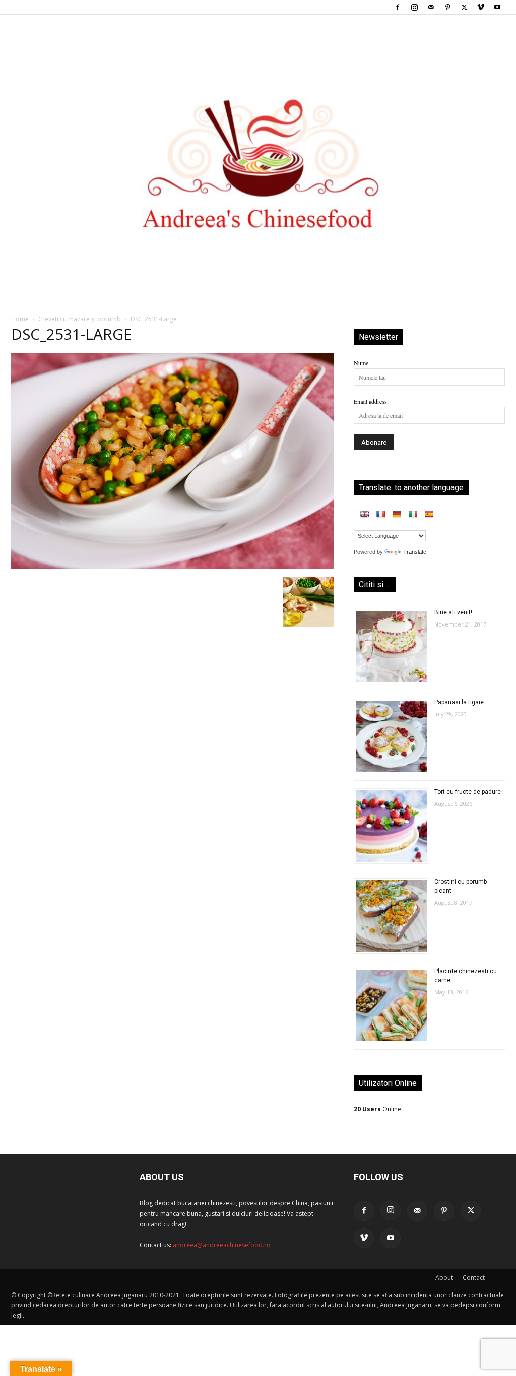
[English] (364, 514)
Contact (474, 1277)
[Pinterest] (447, 7)
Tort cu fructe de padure (467, 791)
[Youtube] (497, 7)
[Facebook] (397, 7)
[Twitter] (464, 7)
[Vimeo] (480, 7)
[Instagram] (414, 7)
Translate (414, 552)
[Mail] (430, 7)
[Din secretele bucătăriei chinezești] (258, 147)
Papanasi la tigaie (459, 702)
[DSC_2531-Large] (172, 566)
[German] (396, 514)
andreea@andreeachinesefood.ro (222, 1245)
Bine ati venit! (453, 612)
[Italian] (412, 514)
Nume (361, 363)
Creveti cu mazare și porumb (79, 319)
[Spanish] (428, 514)
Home (20, 319)
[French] (380, 514)
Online (377, 1109)
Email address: (371, 401)
